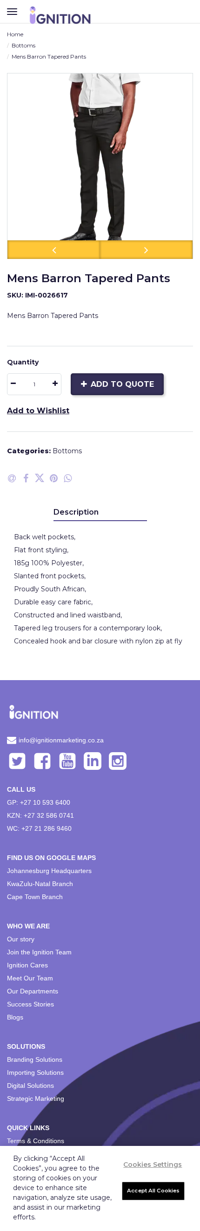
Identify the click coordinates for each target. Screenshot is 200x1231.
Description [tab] (76, 512)
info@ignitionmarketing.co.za (61, 740)
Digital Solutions (30, 1085)
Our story (20, 939)
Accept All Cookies (153, 1190)
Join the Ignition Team (39, 952)
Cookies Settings (152, 1164)
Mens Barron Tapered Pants (49, 56)
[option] (100, 165)
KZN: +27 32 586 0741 (40, 815)
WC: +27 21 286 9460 (39, 828)
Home (15, 34)
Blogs (15, 1017)
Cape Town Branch (35, 896)
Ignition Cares (27, 965)
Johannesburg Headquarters (49, 870)
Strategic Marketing (35, 1098)
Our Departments (32, 991)
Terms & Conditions (35, 1141)
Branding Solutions (34, 1059)
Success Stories (30, 1004)
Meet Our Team (30, 978)
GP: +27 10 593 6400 (38, 802)
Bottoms (23, 45)
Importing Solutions (35, 1072)
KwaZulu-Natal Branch (40, 883)
